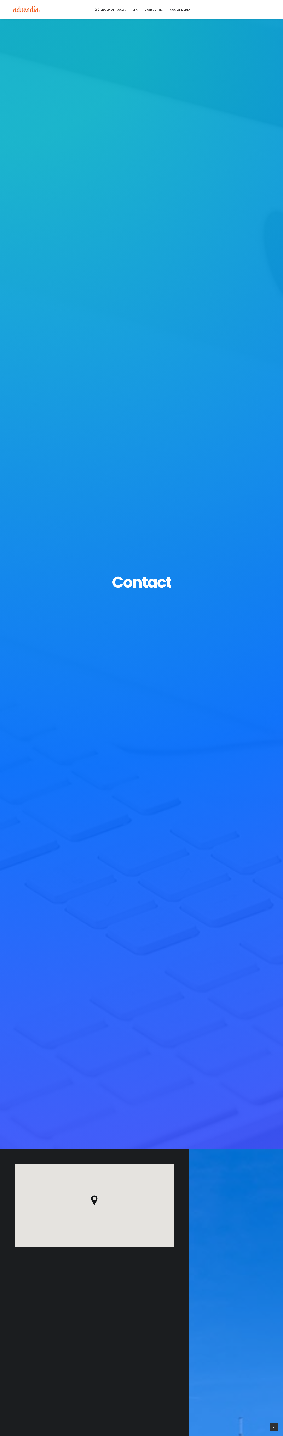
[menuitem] (109, 9)
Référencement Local (109, 9)
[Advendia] (26, 10)
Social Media (180, 9)
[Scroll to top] (274, 1426)
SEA (135, 9)
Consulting (154, 9)
